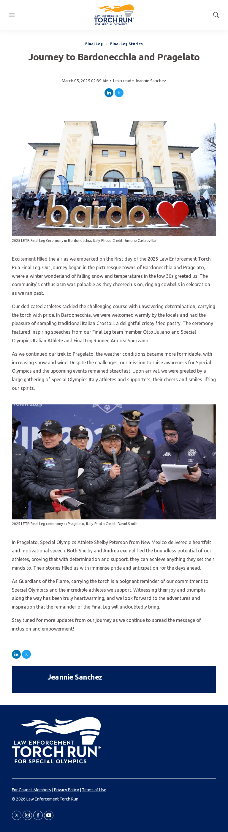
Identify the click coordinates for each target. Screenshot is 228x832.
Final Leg (94, 44)
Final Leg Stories (126, 44)
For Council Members (31, 789)
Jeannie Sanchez (150, 80)
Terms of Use (94, 789)
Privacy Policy (66, 789)
